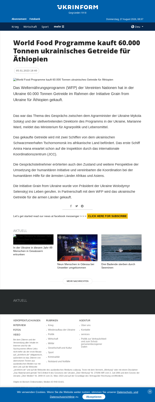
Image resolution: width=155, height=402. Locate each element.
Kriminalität (54, 357)
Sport (45, 26)
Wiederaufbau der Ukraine (61, 329)
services (85, 334)
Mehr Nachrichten (77, 281)
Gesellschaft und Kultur (60, 348)
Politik (51, 334)
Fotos (17, 330)
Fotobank (34, 19)
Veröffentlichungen (26, 320)
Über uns (86, 325)
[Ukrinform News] (77, 7)
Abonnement (19, 19)
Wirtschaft (30, 26)
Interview (19, 325)
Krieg (15, 26)
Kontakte (85, 329)
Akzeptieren (94, 396)
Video (16, 334)
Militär (51, 343)
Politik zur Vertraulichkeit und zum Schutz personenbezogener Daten (93, 343)
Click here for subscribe (107, 216)
